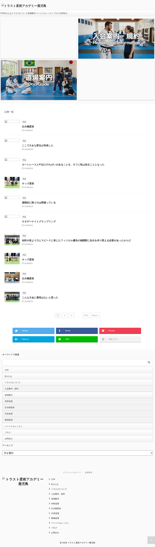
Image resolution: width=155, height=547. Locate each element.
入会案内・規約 (11, 388)
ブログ (56, 13)
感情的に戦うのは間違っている (39, 202)
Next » (95, 315)
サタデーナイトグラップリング (39, 221)
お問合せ (63, 13)
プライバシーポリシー (72, 472)
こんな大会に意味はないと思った (40, 297)
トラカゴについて (19, 13)
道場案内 (31, 13)
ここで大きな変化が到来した (37, 145)
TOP (2, 13)
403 (86, 315)
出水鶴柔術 (28, 126)
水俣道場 (9, 413)
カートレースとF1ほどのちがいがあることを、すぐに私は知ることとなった (63, 164)
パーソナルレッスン (44, 13)
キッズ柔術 (28, 183)
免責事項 (88, 472)
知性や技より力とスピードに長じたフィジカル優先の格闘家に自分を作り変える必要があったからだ (76, 240)
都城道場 (9, 420)
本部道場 (9, 401)
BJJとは (8, 13)
